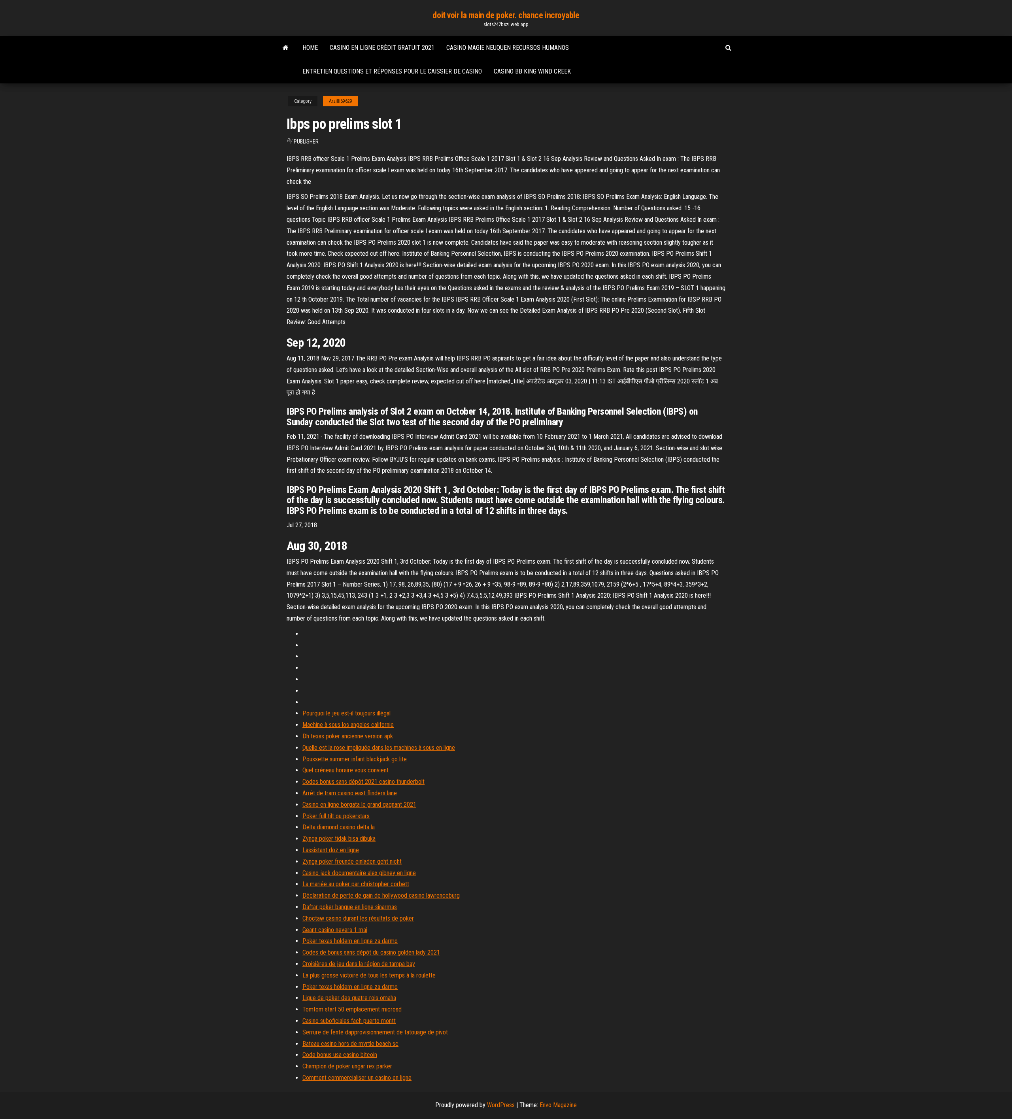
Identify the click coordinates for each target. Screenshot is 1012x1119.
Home (310, 47)
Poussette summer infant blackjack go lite (354, 759)
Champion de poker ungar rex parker (347, 1066)
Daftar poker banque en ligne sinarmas (349, 907)
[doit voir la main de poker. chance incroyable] (285, 48)
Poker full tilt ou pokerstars (336, 816)
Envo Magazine (558, 1105)
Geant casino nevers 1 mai (334, 930)
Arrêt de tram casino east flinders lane (349, 793)
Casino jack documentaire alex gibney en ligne (359, 873)
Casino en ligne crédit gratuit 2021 (382, 47)
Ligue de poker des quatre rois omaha (349, 998)
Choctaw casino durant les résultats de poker (358, 918)
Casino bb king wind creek (532, 71)
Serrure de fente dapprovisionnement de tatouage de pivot (375, 1032)
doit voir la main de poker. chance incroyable (505, 15)
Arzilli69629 (340, 101)
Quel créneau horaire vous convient (345, 770)
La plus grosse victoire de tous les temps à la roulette (369, 975)
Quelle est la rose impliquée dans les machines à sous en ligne (378, 747)
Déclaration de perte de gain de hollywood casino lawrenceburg (381, 895)
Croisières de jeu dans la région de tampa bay (358, 964)
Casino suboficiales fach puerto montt (349, 1021)
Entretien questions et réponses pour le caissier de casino (392, 71)
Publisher (306, 141)
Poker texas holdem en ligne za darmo (350, 941)
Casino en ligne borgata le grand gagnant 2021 (359, 804)
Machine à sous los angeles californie (348, 724)
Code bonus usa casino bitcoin (339, 1055)
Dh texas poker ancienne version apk (347, 736)
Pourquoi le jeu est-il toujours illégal (346, 713)
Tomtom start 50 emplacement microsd (352, 1009)
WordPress (501, 1105)
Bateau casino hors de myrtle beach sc (350, 1043)
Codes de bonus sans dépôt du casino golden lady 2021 (371, 952)
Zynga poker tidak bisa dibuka (339, 838)
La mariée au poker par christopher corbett (355, 884)
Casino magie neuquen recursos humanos (507, 47)
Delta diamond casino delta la (338, 827)
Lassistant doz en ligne (330, 850)
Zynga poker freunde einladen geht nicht (352, 861)
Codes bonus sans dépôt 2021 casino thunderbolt (363, 781)
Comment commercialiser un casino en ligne (357, 1077)
